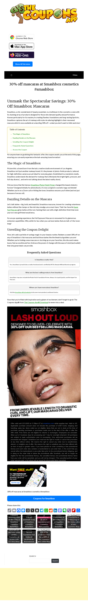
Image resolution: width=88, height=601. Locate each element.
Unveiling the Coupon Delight (23, 142)
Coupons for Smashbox (44, 498)
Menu (75, 75)
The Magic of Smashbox (21, 134)
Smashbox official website (23, 292)
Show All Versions (22, 64)
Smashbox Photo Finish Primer (43, 185)
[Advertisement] (44, 584)
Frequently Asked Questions (23, 146)
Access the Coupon (20, 150)
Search (32, 556)
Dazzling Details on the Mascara (24, 138)
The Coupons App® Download (36, 302)
